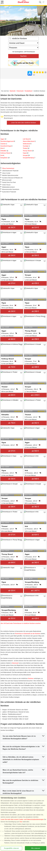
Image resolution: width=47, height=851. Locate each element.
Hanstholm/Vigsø (6, 146)
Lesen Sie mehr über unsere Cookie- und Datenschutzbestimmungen (22, 819)
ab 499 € (35, 367)
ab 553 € (11, 618)
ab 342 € (11, 227)
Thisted (26, 148)
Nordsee (30, 678)
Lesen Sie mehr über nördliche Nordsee (23, 122)
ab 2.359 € (35, 395)
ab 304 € (35, 255)
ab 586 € (11, 507)
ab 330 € (11, 479)
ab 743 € (11, 367)
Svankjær (26, 146)
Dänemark (20, 91)
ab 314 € (35, 227)
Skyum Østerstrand (29, 141)
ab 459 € (35, 283)
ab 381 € (35, 507)
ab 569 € (35, 479)
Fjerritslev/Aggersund (8, 141)
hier (21, 822)
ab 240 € (11, 311)
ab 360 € (35, 563)
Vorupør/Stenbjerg (29, 158)
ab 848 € (11, 563)
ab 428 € (35, 618)
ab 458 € (35, 339)
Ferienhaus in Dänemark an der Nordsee (27, 633)
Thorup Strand (28, 151)
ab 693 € (11, 395)
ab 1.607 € (35, 591)
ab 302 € (35, 423)
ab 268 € (35, 311)
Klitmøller (4, 151)
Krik (2, 155)
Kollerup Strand (6, 153)
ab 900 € (11, 339)
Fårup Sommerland (8, 168)
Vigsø (25, 153)
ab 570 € (11, 451)
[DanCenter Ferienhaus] (23, 2)
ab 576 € (11, 283)
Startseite (12, 91)
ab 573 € (11, 535)
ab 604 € (35, 535)
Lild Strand (27, 139)
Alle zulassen (35, 848)
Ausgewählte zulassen (11, 848)
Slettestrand (27, 144)
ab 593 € (35, 451)
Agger (3, 139)
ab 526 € (11, 591)
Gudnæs (4, 144)
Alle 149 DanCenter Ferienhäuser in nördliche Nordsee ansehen (21, 623)
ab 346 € (11, 255)
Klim (2, 148)
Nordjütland (28, 91)
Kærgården (5, 158)
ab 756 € (11, 423)
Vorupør (26, 155)
